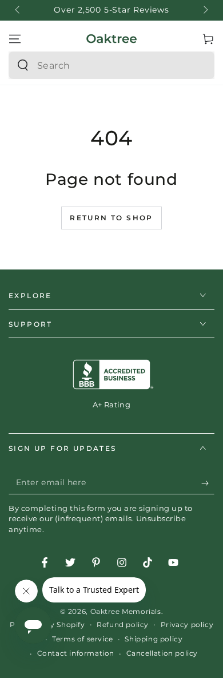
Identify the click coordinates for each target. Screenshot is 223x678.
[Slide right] (204, 10)
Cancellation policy (162, 653)
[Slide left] (18, 10)
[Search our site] (23, 65)
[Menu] (15, 39)
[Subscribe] (207, 482)
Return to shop (111, 217)
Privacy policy (187, 624)
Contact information (75, 653)
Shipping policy (153, 639)
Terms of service (82, 639)
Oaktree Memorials (125, 611)
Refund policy (123, 624)
